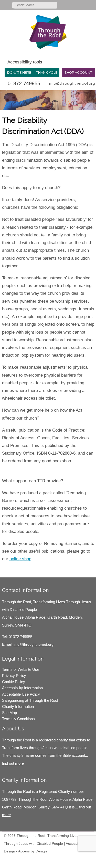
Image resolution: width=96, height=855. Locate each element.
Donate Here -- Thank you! (32, 72)
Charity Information (18, 706)
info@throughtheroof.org (72, 83)
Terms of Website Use (20, 669)
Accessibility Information (22, 688)
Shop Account (78, 72)
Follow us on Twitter (69, 5)
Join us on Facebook (76, 5)
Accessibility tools (24, 62)
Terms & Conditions (18, 719)
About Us (13, 729)
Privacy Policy (14, 675)
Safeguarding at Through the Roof (30, 700)
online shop (20, 558)
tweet (14, 569)
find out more (13, 763)
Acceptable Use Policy (21, 694)
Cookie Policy (13, 681)
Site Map (9, 712)
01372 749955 (24, 83)
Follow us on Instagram (84, 5)
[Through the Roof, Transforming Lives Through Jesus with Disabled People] (48, 32)
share (8, 569)
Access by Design (32, 851)
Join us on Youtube (91, 5)
